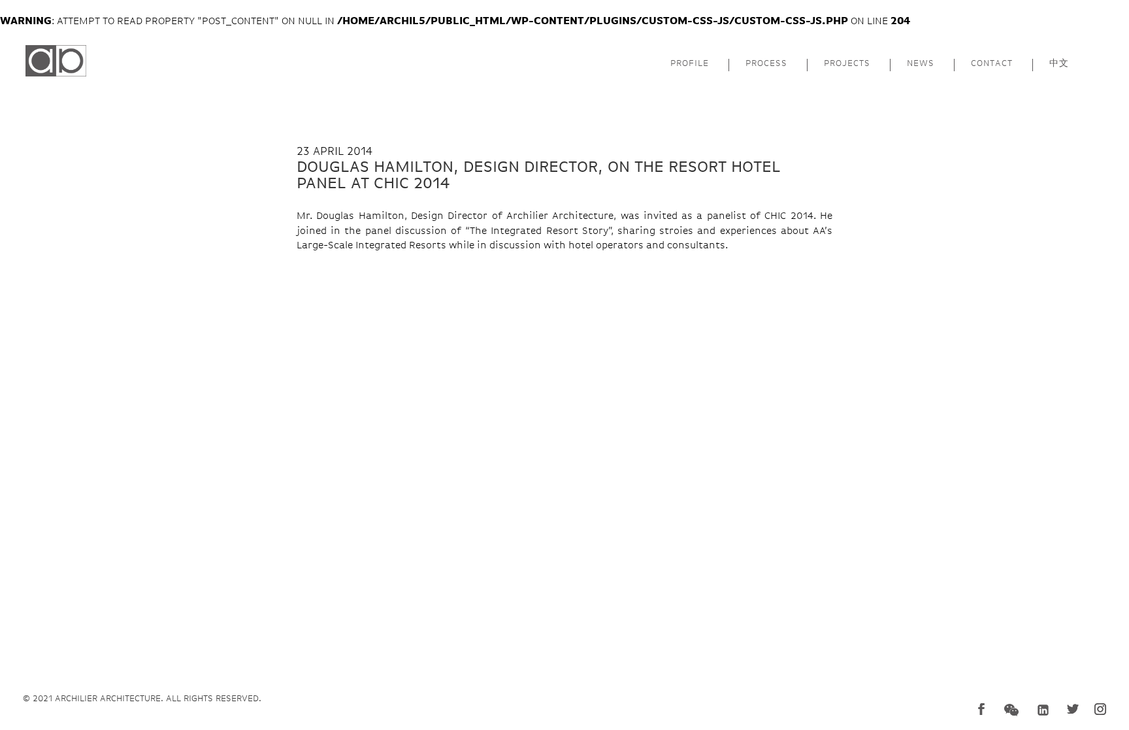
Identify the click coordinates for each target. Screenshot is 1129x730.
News (920, 63)
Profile (689, 63)
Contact (992, 63)
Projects (847, 63)
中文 (1059, 63)
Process (766, 63)
